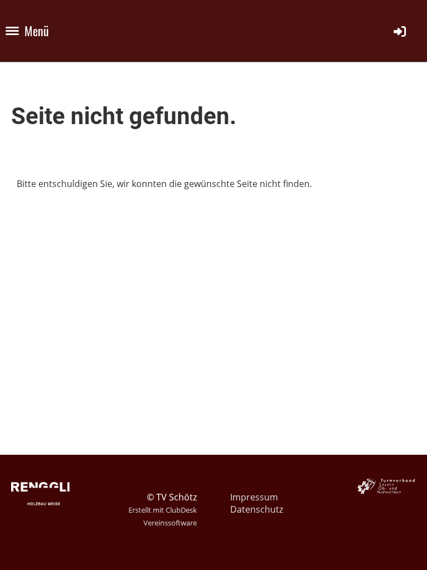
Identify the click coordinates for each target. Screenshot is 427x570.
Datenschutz (256, 509)
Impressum (254, 497)
